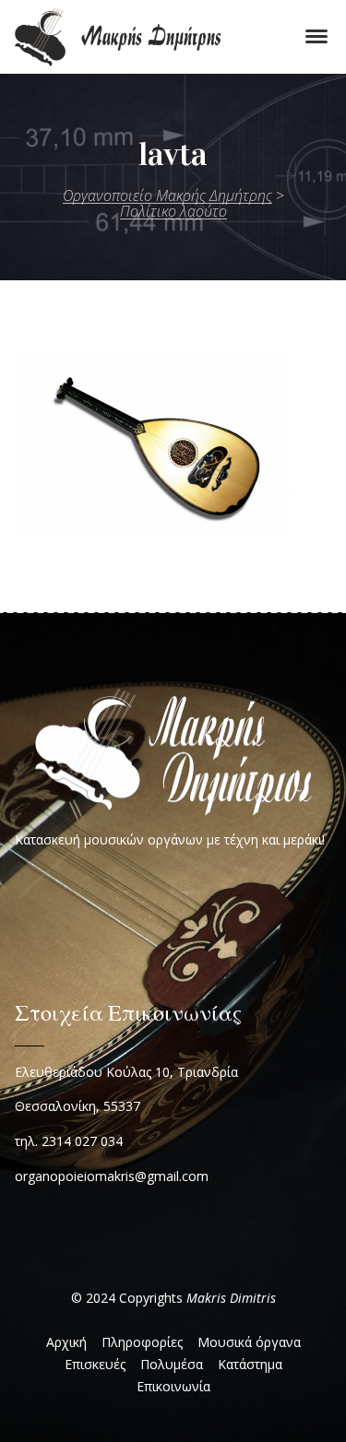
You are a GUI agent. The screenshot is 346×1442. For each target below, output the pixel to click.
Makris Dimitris (231, 1297)
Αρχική (66, 1342)
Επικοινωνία (173, 1386)
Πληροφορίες (142, 1342)
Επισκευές (95, 1364)
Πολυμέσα (171, 1364)
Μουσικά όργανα (249, 1342)
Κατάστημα (250, 1364)
